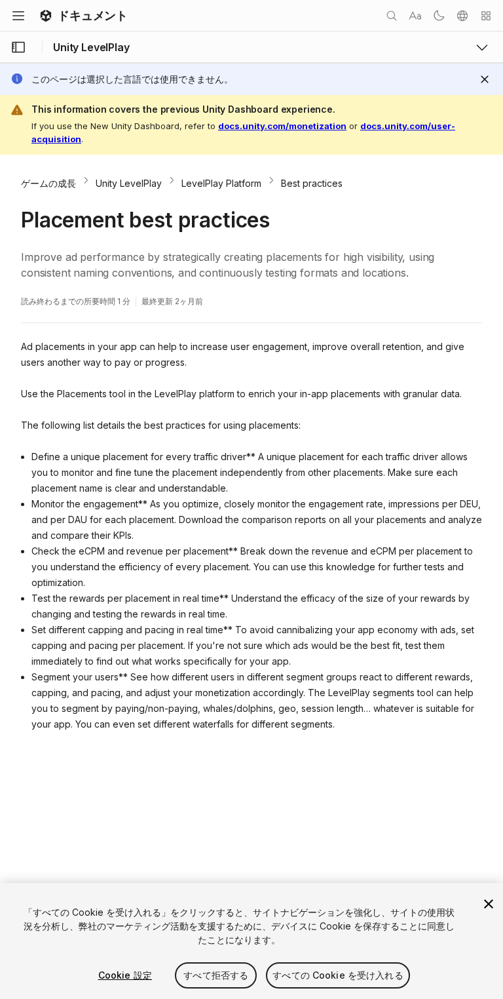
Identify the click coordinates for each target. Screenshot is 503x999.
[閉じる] (488, 904)
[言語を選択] (462, 16)
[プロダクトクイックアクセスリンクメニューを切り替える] (482, 47)
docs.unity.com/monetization (282, 126)
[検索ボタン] (391, 16)
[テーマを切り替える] (439, 16)
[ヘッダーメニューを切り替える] (18, 15)
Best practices (312, 183)
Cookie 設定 (125, 975)
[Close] (485, 79)
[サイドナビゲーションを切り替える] (18, 47)
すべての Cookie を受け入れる (337, 975)
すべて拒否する (215, 975)
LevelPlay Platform (221, 183)
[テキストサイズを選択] (415, 16)
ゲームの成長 (48, 183)
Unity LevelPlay (129, 183)
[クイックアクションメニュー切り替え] (486, 16)
